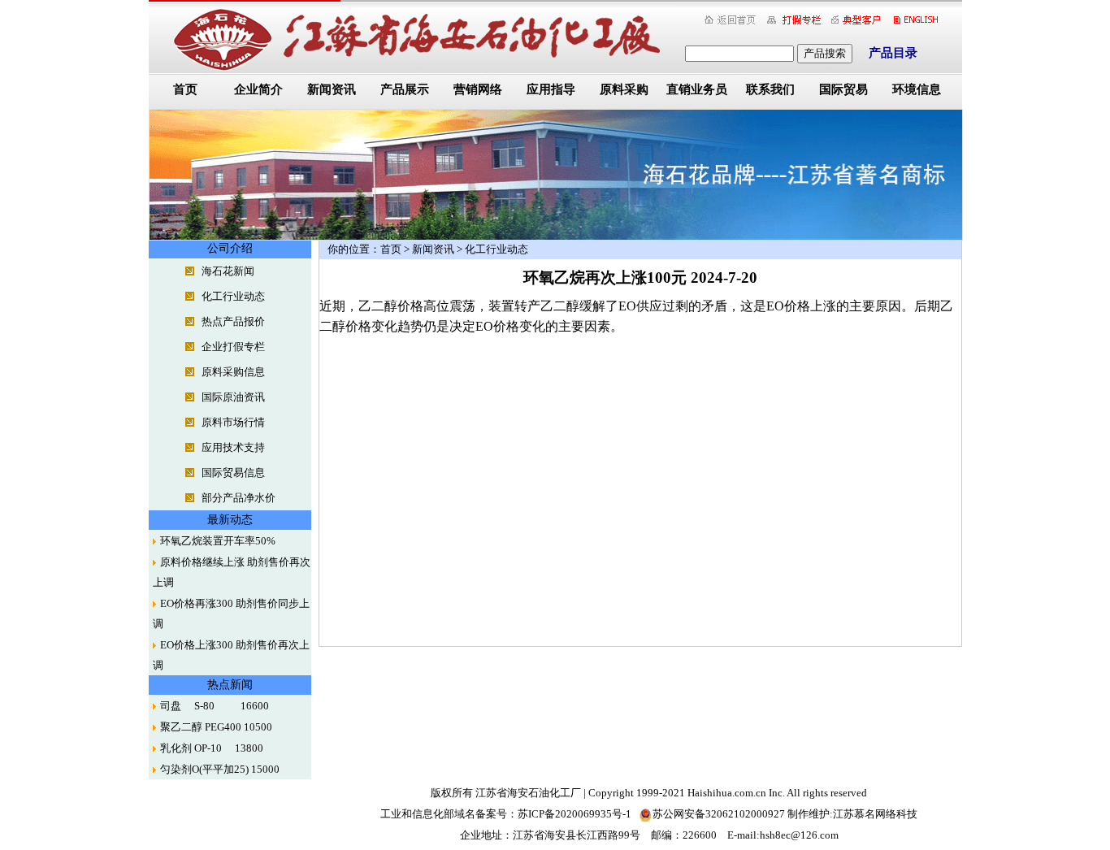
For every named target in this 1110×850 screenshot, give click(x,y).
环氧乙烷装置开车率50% (217, 541)
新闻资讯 (331, 89)
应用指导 (551, 89)
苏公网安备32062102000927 (719, 814)
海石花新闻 (228, 271)
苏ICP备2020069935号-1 (574, 814)
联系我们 (770, 89)
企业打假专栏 (233, 346)
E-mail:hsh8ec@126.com (783, 835)
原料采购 (624, 89)
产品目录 (893, 52)
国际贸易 (843, 89)
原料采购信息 (233, 372)
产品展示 (404, 89)
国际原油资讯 (233, 397)
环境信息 (916, 89)
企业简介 (258, 89)
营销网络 (477, 89)
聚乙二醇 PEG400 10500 (216, 727)
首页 (185, 89)
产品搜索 (825, 53)
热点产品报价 (233, 321)
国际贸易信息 (233, 472)
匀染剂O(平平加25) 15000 (220, 769)
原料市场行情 (233, 422)
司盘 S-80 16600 (214, 706)
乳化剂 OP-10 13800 (211, 748)
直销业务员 (696, 89)
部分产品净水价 (238, 498)
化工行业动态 (233, 296)
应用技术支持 (233, 447)
